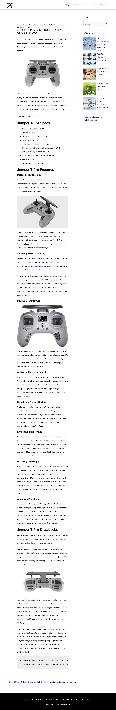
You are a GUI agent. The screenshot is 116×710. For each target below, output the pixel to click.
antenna (26, 244)
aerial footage (56, 418)
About (31, 699)
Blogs (67, 5)
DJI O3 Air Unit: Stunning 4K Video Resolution (61, 682)
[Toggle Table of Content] (33, 115)
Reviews (89, 5)
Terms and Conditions (54, 699)
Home (19, 25)
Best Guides (78, 5)
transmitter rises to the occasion (36, 266)
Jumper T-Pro (22, 515)
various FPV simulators (45, 291)
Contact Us (98, 5)
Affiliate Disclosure (70, 699)
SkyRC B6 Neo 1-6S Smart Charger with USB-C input (24, 682)
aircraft (47, 415)
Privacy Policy (39, 699)
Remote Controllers (30, 25)
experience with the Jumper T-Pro (43, 535)
